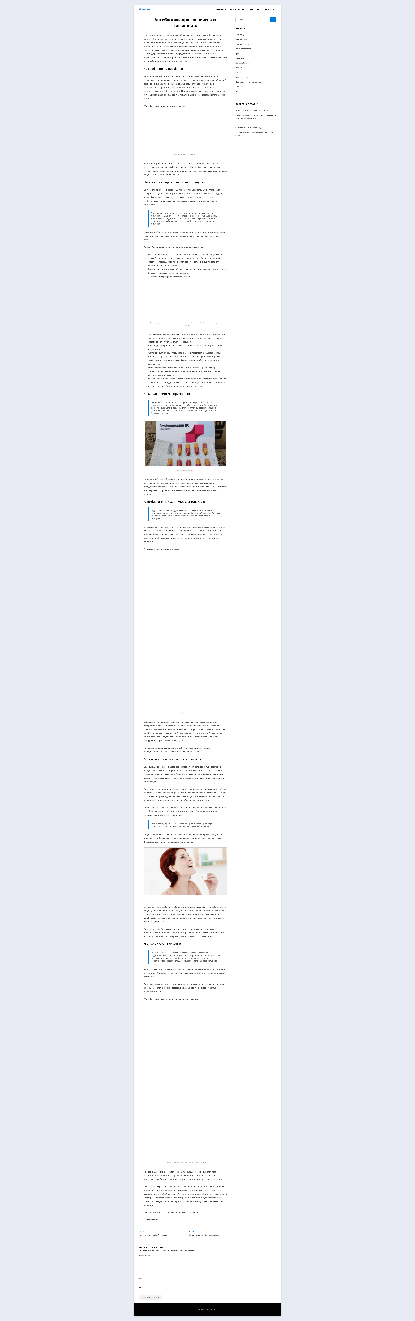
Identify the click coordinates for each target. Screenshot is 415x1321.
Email (141, 1287)
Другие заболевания (243, 63)
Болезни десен (241, 35)
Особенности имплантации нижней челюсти (252, 110)
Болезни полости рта (243, 44)
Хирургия (239, 87)
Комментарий (145, 1255)
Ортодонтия (240, 72)
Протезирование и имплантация (248, 82)
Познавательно (241, 77)
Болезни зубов (241, 39)
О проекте (221, 10)
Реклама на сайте (238, 10)
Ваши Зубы (215, 1309)
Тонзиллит (154, 1219)
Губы (237, 53)
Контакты (269, 10)
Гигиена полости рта (243, 49)
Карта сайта (256, 10)
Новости (238, 68)
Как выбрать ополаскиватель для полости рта (253, 123)
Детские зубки (241, 58)
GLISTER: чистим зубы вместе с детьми (250, 128)
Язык (237, 91)
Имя (141, 1278)
